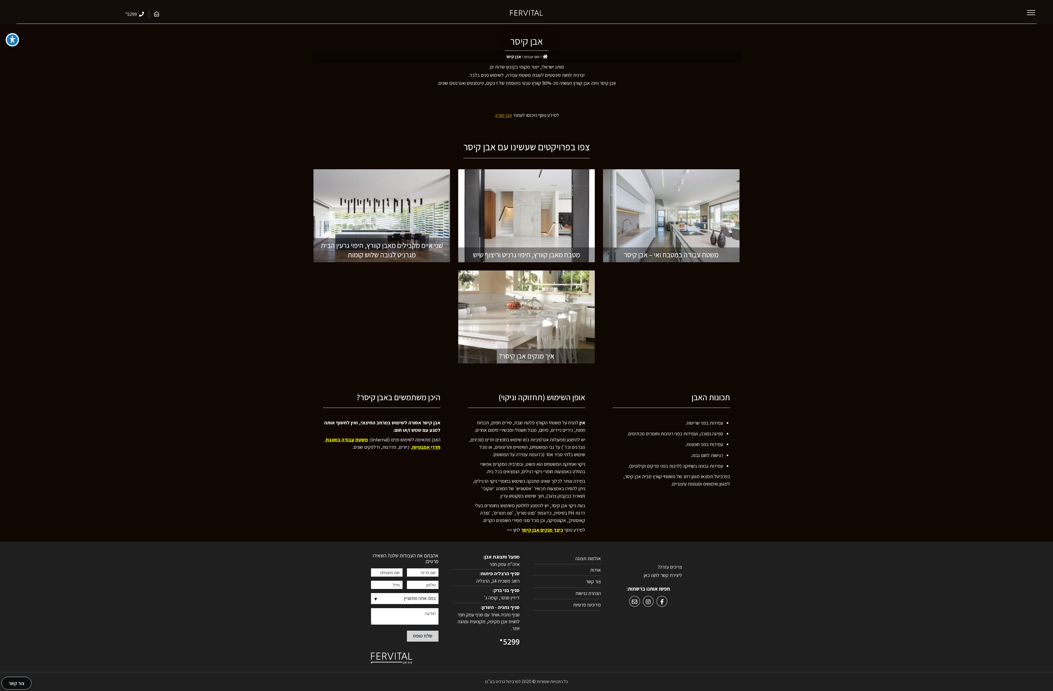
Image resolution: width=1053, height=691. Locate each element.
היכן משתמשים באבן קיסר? (398, 397)
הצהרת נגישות (588, 593)
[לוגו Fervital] (526, 12)
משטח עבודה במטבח (347, 439)
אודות (595, 570)
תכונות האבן (711, 397)
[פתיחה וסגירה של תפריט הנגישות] (12, 39)
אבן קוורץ (503, 115)
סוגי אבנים (531, 56)
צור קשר (593, 581)
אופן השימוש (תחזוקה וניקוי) (542, 397)
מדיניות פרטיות (587, 605)
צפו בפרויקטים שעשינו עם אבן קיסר (526, 147)
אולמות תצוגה (588, 558)
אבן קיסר (526, 41)
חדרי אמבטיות (426, 447)
